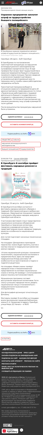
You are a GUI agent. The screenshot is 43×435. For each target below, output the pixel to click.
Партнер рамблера (19, 425)
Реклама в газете (9, 364)
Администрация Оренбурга (11, 200)
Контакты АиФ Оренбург (12, 361)
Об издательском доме (12, 353)
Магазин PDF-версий (28, 358)
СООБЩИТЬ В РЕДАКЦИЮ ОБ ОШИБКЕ (17, 371)
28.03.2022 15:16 (6, 8)
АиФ (20, 55)
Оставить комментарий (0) (21, 124)
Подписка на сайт (10, 358)
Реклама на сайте (32, 361)
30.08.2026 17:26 (6, 159)
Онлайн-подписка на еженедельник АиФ (20, 355)
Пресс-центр (29, 353)
